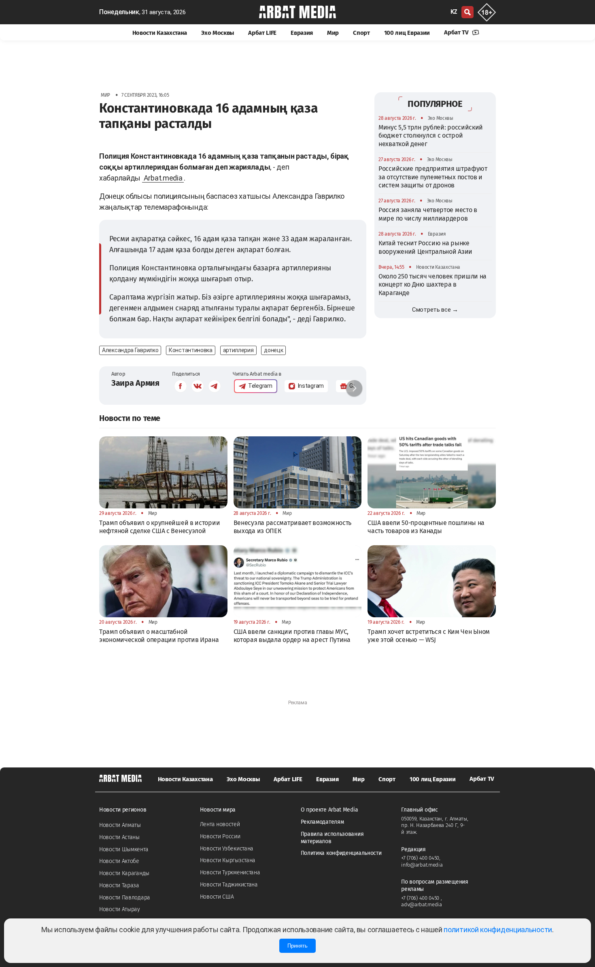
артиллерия (238, 350)
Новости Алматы (120, 825)
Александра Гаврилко (130, 350)
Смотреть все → (435, 309)
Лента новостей (220, 824)
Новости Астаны (119, 837)
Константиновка (190, 350)
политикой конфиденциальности (498, 929)
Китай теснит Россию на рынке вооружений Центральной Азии (425, 247)
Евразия (302, 32)
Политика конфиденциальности (341, 853)
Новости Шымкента (123, 849)
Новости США (217, 896)
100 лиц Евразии (407, 32)
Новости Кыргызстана (227, 860)
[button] (354, 388)
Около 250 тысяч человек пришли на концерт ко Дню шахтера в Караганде (432, 284)
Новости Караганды (124, 873)
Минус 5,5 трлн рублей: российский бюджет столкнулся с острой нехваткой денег (430, 135)
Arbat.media (163, 178)
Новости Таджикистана (229, 884)
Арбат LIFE (262, 32)
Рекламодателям (322, 821)
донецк (273, 350)
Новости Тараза (119, 885)
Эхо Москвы (217, 32)
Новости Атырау (119, 909)
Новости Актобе (119, 861)
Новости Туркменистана (230, 872)
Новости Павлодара (124, 897)
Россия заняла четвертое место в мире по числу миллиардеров (427, 214)
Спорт (361, 32)
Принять (297, 946)
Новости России (220, 836)
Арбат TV (457, 32)
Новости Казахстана (159, 32)
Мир (333, 32)
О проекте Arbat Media (329, 809)
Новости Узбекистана (226, 848)
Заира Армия (135, 383)
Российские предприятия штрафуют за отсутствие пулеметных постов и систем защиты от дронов (432, 177)
